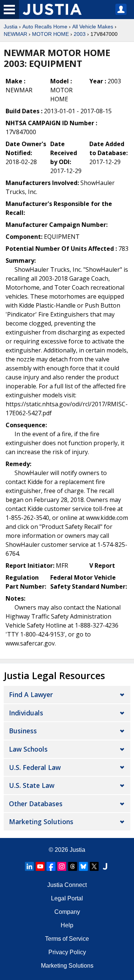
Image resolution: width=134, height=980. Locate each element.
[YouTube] (40, 866)
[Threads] (72, 866)
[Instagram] (61, 866)
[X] (94, 866)
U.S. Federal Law (35, 767)
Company (67, 912)
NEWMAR (15, 34)
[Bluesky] (83, 866)
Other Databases (36, 803)
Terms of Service (67, 939)
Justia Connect (67, 885)
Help (67, 925)
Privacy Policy (67, 952)
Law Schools (28, 749)
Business (23, 730)
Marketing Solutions (41, 821)
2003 (80, 34)
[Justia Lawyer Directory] (104, 866)
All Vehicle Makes (92, 27)
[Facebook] (51, 866)
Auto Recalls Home (44, 27)
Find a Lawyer (31, 694)
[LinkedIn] (29, 866)
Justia (10, 27)
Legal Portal (67, 898)
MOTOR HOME (50, 34)
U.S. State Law (31, 785)
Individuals (26, 712)
